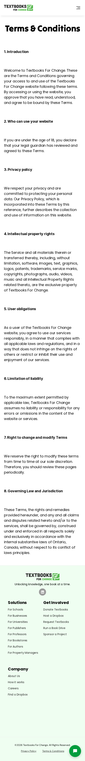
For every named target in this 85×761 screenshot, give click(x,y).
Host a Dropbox (53, 616)
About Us (14, 676)
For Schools (15, 610)
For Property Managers (23, 653)
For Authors (15, 647)
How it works (16, 682)
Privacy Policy (28, 751)
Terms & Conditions (53, 751)
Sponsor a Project (55, 634)
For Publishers (17, 628)
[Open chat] (75, 751)
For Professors (17, 634)
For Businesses (17, 616)
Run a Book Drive (54, 628)
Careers (13, 688)
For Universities (18, 622)
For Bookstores (17, 640)
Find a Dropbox (18, 695)
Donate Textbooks (55, 610)
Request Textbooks (56, 622)
